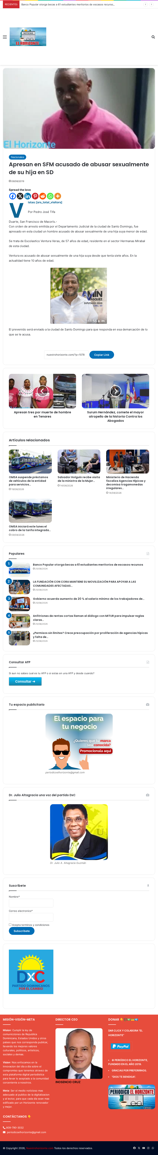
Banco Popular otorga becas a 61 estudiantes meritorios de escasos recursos (67, 4)
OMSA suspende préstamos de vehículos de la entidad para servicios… (28, 480)
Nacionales (17, 157)
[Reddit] (42, 196)
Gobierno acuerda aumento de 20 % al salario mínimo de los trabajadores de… (89, 599)
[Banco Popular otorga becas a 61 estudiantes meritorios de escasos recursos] (19, 570)
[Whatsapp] (50, 196)
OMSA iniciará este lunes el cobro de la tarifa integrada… (30, 528)
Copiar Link (101, 354)
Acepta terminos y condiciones (30, 924)
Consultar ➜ (25, 681)
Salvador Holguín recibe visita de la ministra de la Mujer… (79, 479)
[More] (57, 196)
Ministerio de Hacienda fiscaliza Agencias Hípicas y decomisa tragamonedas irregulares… (125, 482)
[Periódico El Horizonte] (28, 36)
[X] (20, 196)
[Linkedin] (27, 196)
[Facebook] (12, 196)
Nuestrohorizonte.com (39, 1148)
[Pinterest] (35, 196)
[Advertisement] (97, 37)
